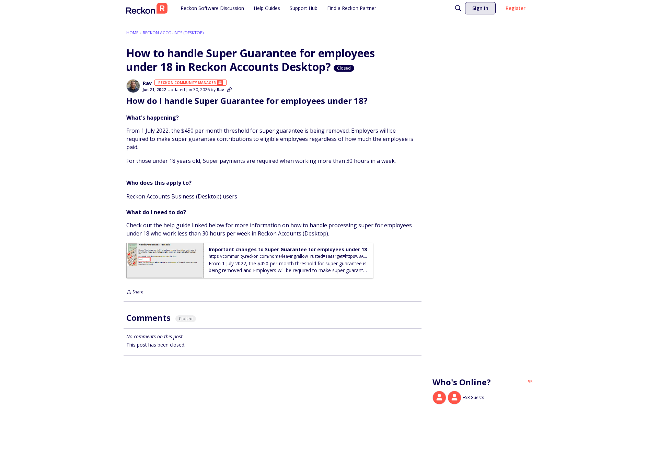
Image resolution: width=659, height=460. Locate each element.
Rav (147, 83)
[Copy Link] (229, 90)
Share (134, 292)
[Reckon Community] (146, 8)
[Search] (458, 8)
